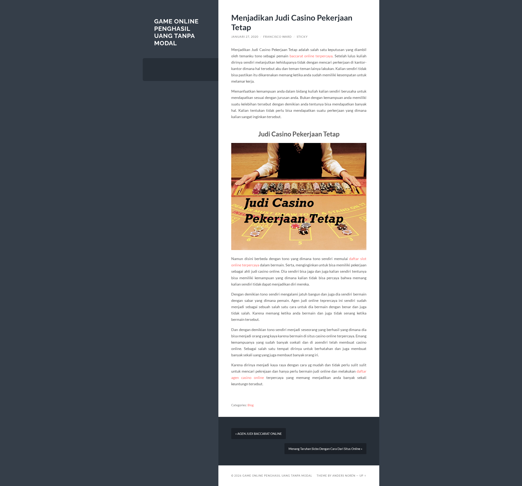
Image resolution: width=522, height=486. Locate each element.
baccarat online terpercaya (311, 56)
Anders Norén (343, 475)
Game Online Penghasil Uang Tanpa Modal (176, 32)
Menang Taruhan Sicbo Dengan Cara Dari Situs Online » (325, 449)
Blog (251, 405)
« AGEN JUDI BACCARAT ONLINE (258, 433)
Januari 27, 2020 (244, 36)
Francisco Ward (277, 36)
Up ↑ (362, 475)
